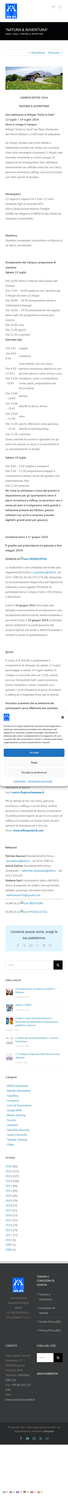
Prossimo (54, 52)
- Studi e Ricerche (16, 1134)
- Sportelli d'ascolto (17, 1130)
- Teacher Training (16, 1139)
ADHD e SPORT (23, 1005)
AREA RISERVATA (47, 1373)
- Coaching (11, 1095)
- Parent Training (15, 1115)
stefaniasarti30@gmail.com (23, 895)
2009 (8, 1245)
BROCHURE (36, 903)
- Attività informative (17, 1090)
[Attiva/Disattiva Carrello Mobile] (53, 7)
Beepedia (49, 1431)
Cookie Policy (20, 781)
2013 (8, 1230)
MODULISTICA (38, 559)
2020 (8, 1195)
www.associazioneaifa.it (20, 1399)
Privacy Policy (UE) (50, 1330)
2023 (8, 1181)
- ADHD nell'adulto (16, 1086)
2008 (8, 1249)
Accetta (34, 752)
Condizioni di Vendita (47, 1310)
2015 (8, 1220)
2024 (8, 1176)
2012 (8, 1235)
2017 (8, 1210)
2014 (8, 1225)
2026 (8, 1166)
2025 (8, 1171)
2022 (8, 1186)
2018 (8, 1205)
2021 (8, 1190)
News (15, 33)
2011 (8, 1240)
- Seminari (11, 1125)
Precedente (38, 52)
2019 (8, 1200)
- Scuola (10, 1120)
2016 (8, 1215)
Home (8, 33)
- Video (9, 1144)
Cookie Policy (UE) (50, 1321)
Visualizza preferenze (34, 772)
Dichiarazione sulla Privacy (40, 781)
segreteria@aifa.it (45, 572)
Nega (34, 762)
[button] (62, 717)
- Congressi (12, 1100)
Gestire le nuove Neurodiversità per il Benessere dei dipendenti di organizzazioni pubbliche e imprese (36, 1021)
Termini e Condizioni (45, 1297)
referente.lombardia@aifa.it (39, 870)
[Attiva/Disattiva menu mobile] (61, 7)
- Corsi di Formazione (18, 1105)
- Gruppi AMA (13, 1110)
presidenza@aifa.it (17, 861)
